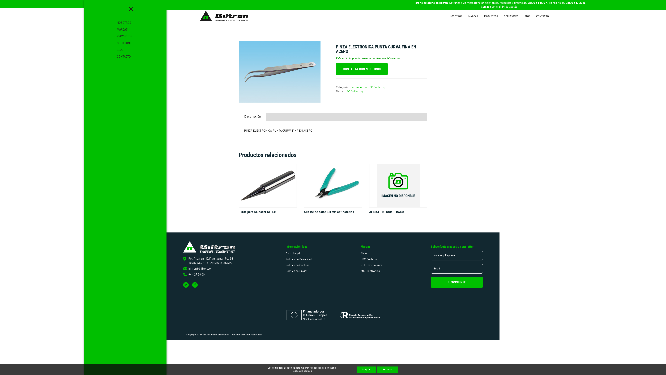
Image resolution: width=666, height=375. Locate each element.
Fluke (364, 253)
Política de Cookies (297, 265)
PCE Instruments (371, 265)
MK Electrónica (370, 271)
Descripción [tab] (252, 117)
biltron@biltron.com (200, 269)
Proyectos (124, 36)
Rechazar (387, 369)
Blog (120, 50)
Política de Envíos (297, 271)
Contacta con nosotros (362, 69)
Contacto (124, 56)
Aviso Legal (293, 253)
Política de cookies (302, 371)
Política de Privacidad (299, 259)
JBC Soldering (354, 91)
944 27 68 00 (196, 275)
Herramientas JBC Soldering (368, 87)
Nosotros (124, 22)
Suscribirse (457, 282)
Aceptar (366, 369)
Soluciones (125, 43)
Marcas (122, 29)
